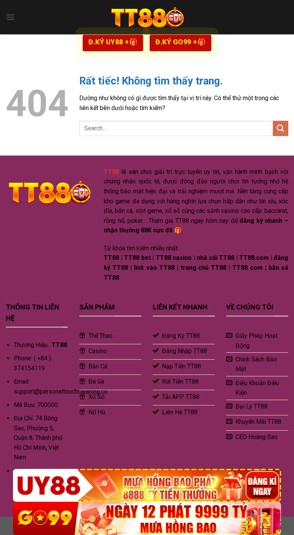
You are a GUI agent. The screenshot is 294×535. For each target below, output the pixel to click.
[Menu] (10, 17)
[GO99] (147, 518)
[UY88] (147, 485)
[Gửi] (280, 128)
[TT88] (147, 17)
